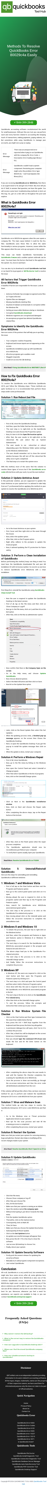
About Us (26, 1408)
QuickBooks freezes (9, 257)
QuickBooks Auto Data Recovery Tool (26, 1464)
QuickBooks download (23, 313)
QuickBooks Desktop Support (26, 1469)
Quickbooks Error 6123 (25, 1428)
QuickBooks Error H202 (25, 1423)
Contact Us (26, 1411)
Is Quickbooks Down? (26, 1442)
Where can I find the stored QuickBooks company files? (22, 1350)
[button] (23, 1334)
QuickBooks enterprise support (19, 1297)
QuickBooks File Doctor (26, 1453)
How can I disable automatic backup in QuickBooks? (18, 1356)
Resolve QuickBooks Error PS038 (26, 860)
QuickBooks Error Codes (26, 1425)
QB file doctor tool (31, 271)
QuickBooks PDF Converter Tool (26, 1467)
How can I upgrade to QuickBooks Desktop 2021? (23, 1345)
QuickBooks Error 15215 (26, 1436)
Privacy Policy (26, 1406)
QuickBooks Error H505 (25, 1431)
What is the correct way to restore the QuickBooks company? (23, 1339)
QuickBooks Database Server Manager (26, 1461)
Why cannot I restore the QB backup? (18, 1334)
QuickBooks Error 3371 (25, 1439)
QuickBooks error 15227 (26, 1434)
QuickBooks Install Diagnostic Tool (26, 1456)
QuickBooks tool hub (37, 268)
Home (26, 1403)
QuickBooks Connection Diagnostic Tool (26, 1459)
